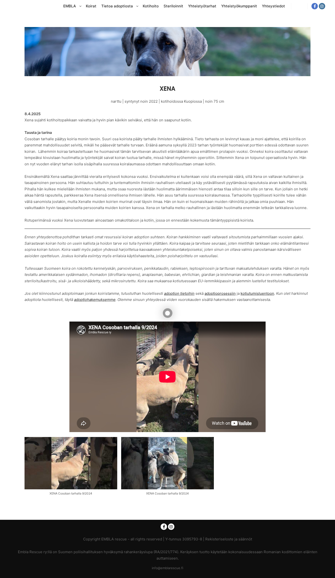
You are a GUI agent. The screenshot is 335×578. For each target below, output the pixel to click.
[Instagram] (322, 6)
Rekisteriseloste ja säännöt (228, 539)
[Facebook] (314, 6)
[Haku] (299, 6)
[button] (71, 468)
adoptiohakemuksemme (95, 299)
